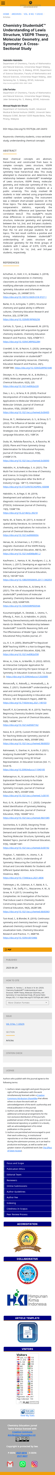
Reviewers (12, 1180)
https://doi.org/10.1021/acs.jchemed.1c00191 (26, 795)
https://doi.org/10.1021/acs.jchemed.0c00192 (26, 847)
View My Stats (27, 1415)
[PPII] (27, 1273)
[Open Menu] (3, 3)
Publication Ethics (16, 1168)
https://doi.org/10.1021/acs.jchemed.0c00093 (26, 460)
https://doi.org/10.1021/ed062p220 (21, 386)
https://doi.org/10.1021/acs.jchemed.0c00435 (26, 412)
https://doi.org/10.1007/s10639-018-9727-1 (25, 297)
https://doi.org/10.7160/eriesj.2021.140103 (24, 702)
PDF (9, 949)
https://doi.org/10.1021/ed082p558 (21, 654)
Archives (16, 14)
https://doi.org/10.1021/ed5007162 (20, 725)
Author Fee (12, 1197)
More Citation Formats (18, 1002)
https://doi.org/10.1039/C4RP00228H (21, 341)
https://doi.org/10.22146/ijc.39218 (20, 512)
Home (6, 14)
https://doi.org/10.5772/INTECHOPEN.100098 (26, 486)
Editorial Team (14, 1174)
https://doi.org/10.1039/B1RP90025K (21, 319)
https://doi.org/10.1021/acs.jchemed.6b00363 (26, 911)
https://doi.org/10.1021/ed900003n (21, 535)
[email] (10, 1463)
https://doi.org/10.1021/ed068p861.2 (21, 553)
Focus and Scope (15, 1163)
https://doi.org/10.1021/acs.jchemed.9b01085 (26, 817)
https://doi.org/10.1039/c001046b (20, 937)
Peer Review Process (17, 1214)
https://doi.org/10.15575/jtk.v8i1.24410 (27, 129)
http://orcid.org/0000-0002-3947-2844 (17, 83)
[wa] (22, 1463)
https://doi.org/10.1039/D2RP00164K (33, 367)
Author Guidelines (16, 1191)
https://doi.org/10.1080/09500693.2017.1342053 (27, 579)
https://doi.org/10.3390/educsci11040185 (24, 769)
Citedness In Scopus (17, 1208)
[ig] (34, 1463)
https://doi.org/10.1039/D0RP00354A (21, 605)
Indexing (11, 1203)
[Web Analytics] (27, 1411)
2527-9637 (22, 1456)
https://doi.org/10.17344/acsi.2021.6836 (23, 877)
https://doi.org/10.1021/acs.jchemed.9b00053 (26, 743)
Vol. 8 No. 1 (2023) (33, 14)
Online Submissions (17, 1185)
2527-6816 (21, 1452)
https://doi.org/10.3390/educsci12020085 (27, 676)
